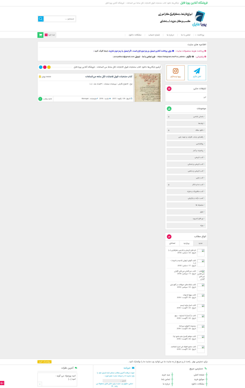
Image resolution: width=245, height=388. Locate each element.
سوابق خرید (199, 379)
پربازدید (186, 243)
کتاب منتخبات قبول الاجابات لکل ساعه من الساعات (108, 76)
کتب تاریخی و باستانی (195, 164)
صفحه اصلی (199, 374)
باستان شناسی (198, 116)
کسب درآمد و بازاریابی (195, 198)
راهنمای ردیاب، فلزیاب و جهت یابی (190, 137)
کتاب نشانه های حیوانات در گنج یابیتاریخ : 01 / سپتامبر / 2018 (183, 286)
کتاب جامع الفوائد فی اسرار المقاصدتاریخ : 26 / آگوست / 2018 (183, 348)
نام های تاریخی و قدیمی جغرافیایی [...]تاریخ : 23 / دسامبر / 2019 (182, 251)
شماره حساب (154, 34)
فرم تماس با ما (148, 56)
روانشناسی (199, 144)
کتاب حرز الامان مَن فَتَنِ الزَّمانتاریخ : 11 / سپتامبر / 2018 (185, 272)
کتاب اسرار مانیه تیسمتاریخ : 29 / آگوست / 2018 (186, 306)
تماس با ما (185, 34)
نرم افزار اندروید (198, 218)
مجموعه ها (199, 205)
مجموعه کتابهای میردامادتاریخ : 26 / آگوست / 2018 (186, 327)
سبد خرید (166, 374)
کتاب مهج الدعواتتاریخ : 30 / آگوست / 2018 (186, 296)
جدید (200, 243)
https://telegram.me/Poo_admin (171, 56)
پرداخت (200, 34)
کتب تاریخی (199, 157)
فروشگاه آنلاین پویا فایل (194, 3)
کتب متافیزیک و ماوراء (195, 191)
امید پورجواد (70, 375)
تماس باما (165, 379)
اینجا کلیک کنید (101, 51)
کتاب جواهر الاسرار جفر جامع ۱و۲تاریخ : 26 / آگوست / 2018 (184, 337)
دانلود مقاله (199, 130)
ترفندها (200, 123)
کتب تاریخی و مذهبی (195, 171)
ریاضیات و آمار (198, 150)
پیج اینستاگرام (176, 76)
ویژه (201, 225)
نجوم (201, 212)
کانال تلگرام (197, 76)
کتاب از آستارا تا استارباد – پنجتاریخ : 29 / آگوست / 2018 (185, 317)
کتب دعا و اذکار (197, 184)
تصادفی (172, 243)
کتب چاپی (199, 178)
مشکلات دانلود (135, 34)
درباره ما (170, 34)
